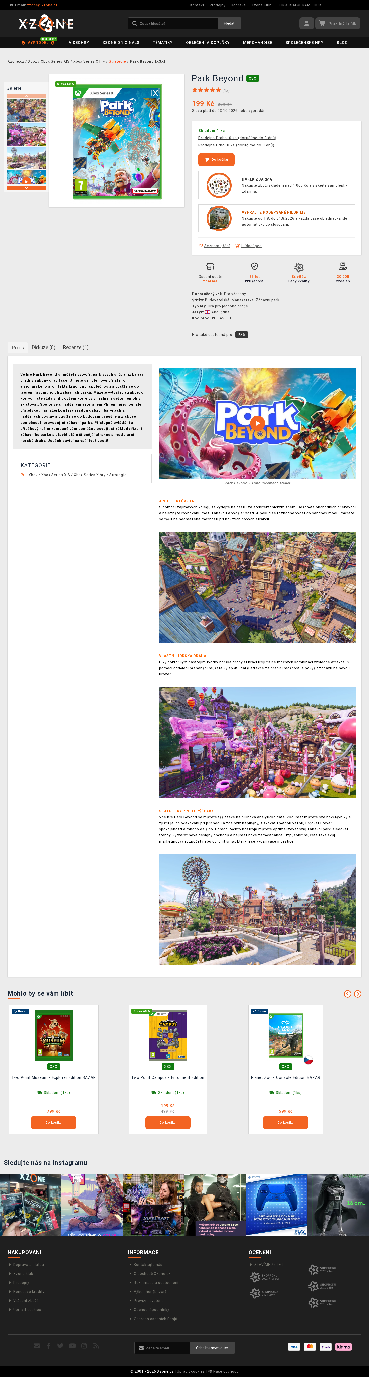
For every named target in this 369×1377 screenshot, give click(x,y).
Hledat (229, 23)
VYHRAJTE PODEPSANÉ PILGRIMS (274, 212)
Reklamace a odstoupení (156, 1283)
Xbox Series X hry (90, 475)
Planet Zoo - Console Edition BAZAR (285, 1077)
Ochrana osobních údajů (155, 1319)
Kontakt (197, 5)
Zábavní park (267, 300)
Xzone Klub (261, 5)
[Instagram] (84, 1346)
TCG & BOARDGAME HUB (299, 5)
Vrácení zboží (25, 1301)
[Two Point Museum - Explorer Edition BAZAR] (54, 1035)
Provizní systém (148, 1301)
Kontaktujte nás (148, 1265)
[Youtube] (72, 1346)
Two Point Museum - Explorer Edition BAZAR (54, 1077)
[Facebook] (49, 1346)
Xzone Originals (121, 42)
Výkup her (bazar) (150, 1292)
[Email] (37, 1346)
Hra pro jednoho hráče (228, 306)
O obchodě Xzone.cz (152, 1274)
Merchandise (257, 42)
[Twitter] (61, 1346)
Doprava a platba (28, 1265)
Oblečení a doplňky (208, 42)
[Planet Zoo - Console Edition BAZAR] (285, 1035)
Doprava (238, 5)
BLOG (342, 42)
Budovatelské (217, 300)
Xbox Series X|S (55, 475)
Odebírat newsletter (212, 1348)
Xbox (33, 475)
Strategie (118, 475)
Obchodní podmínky (151, 1310)
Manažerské (243, 300)
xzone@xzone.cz (36, 5)
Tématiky (162, 42)
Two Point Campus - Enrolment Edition (167, 1077)
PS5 (241, 335)
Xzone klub (23, 1274)
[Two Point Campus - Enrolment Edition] (168, 1035)
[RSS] (96, 1346)
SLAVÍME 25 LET (269, 1265)
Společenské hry (304, 42)
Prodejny (218, 5)
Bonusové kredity (29, 1292)
